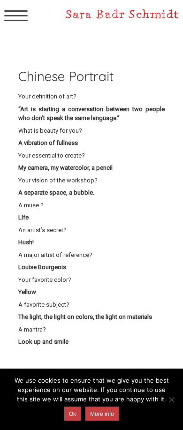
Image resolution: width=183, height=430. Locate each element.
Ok (72, 414)
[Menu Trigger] (16, 15)
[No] (171, 399)
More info (102, 414)
